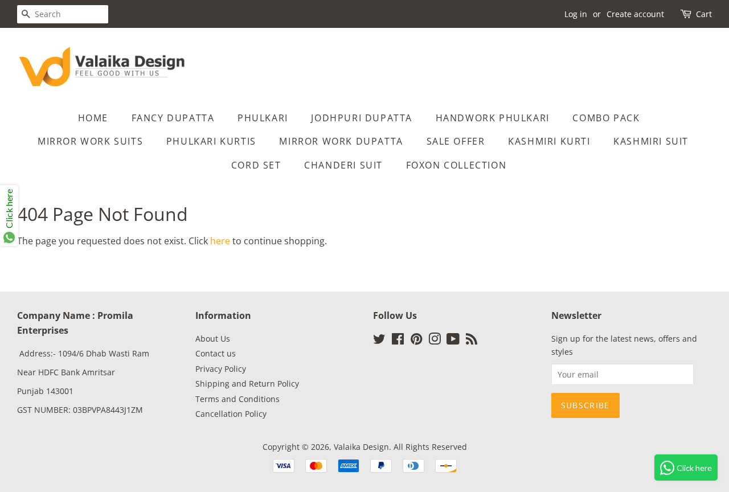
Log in (575, 14)
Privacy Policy (220, 368)
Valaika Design (361, 446)
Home (93, 118)
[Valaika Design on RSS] (471, 340)
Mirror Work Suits (90, 141)
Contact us (215, 353)
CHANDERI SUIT (343, 165)
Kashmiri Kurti (549, 141)
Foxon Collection (456, 165)
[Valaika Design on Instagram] (434, 340)
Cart (704, 14)
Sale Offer (456, 141)
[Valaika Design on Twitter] (379, 340)
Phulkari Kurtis (211, 141)
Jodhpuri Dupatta (361, 118)
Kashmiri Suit (651, 141)
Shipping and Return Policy (247, 383)
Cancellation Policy (231, 413)
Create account (635, 14)
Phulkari (262, 118)
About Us (212, 338)
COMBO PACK (606, 118)
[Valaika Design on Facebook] (397, 340)
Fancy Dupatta (173, 118)
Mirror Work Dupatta (341, 141)
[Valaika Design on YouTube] (453, 340)
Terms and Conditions (237, 398)
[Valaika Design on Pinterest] (416, 340)
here (220, 241)
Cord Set (256, 165)
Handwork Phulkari (493, 118)
